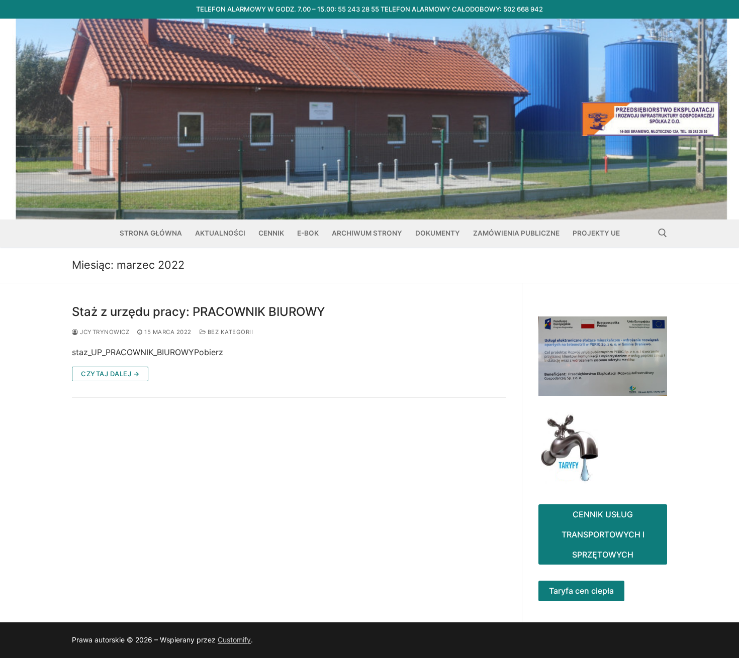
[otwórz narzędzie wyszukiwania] (662, 233)
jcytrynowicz (103, 332)
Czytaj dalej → (110, 374)
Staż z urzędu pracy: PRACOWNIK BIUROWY (198, 311)
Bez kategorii (229, 332)
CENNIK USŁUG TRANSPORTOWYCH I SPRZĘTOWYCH (603, 534)
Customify (234, 639)
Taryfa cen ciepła (581, 591)
